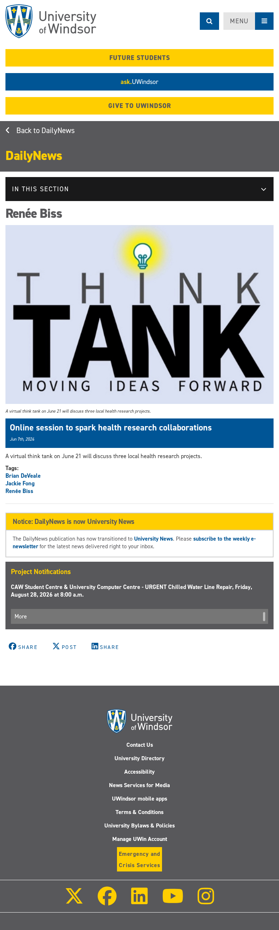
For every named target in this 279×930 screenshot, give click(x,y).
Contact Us (139, 745)
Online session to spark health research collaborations (111, 427)
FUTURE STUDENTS (139, 57)
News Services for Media (139, 785)
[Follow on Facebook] (107, 901)
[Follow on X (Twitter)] (74, 901)
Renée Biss (19, 491)
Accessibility (139, 771)
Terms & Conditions (139, 812)
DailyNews (58, 130)
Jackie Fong (20, 483)
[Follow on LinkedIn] (139, 901)
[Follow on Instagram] (206, 901)
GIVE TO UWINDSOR (139, 105)
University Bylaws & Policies (139, 825)
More (21, 616)
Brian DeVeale (23, 476)
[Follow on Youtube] (172, 901)
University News (153, 538)
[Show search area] (209, 21)
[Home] (50, 21)
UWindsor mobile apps (139, 798)
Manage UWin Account (139, 839)
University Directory (139, 758)
